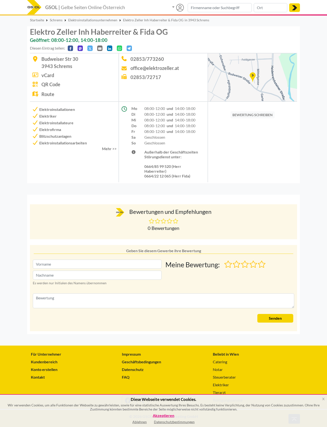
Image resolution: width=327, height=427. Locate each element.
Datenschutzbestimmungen (174, 422)
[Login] (178, 7)
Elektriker (221, 384)
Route (47, 94)
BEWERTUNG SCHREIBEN (252, 115)
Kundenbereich (44, 361)
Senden (275, 318)
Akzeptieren (163, 416)
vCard (47, 75)
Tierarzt (219, 392)
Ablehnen (139, 422)
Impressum (131, 354)
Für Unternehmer (46, 354)
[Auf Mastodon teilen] (80, 48)
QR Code (50, 84)
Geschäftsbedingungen (141, 361)
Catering (220, 361)
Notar (218, 369)
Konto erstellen (44, 369)
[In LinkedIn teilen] (109, 48)
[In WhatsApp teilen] (119, 48)
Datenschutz (133, 369)
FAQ (126, 377)
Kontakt (38, 377)
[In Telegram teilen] (129, 48)
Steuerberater (224, 377)
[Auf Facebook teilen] (70, 48)
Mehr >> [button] (109, 148)
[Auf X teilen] (90, 48)
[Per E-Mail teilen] (99, 48)
